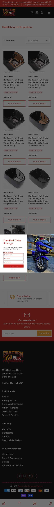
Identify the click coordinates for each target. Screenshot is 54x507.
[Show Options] (22, 254)
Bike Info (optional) (8, 252)
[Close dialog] (53, 235)
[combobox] (13, 254)
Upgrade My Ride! (13, 266)
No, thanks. (13, 268)
